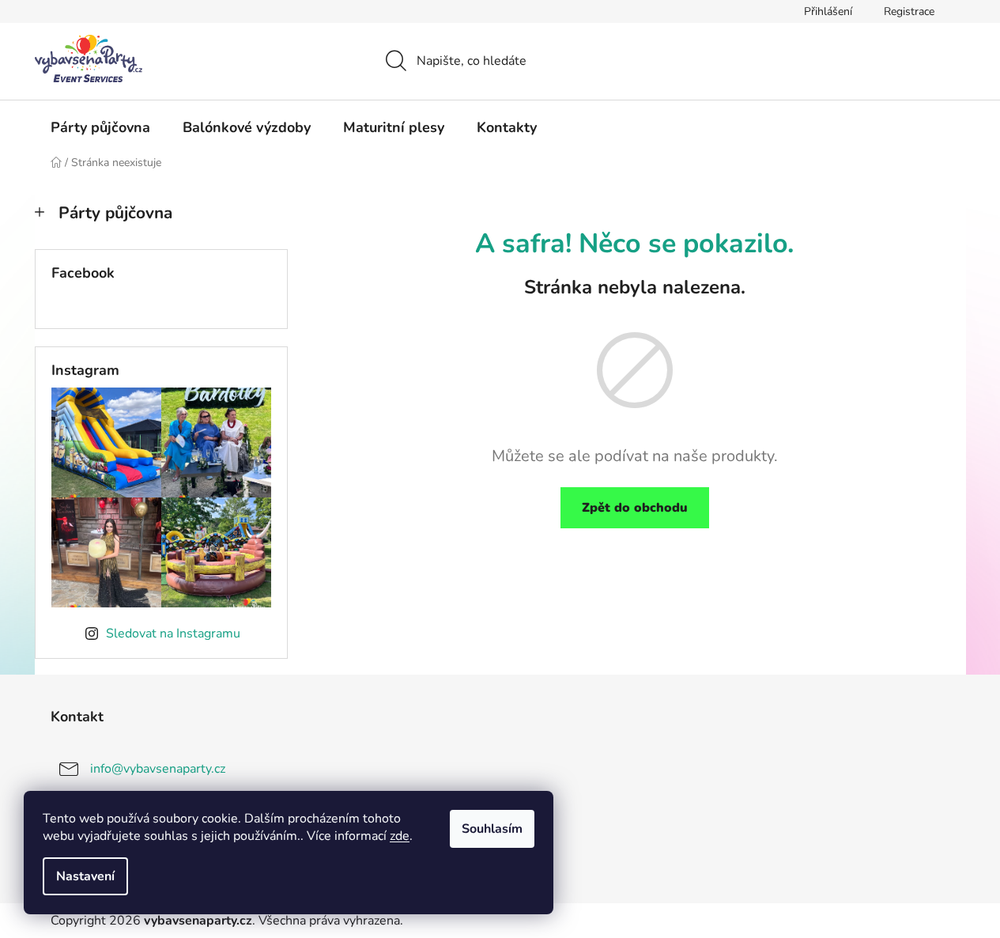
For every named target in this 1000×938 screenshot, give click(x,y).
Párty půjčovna (115, 213)
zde (399, 836)
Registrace (909, 11)
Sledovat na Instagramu (173, 633)
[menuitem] (100, 127)
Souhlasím (492, 829)
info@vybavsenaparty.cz (157, 768)
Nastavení (85, 876)
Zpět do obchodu (635, 507)
